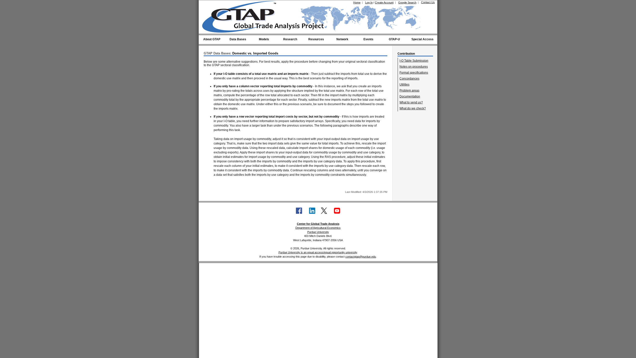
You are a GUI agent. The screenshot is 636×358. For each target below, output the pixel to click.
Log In (369, 2)
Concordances (409, 78)
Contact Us (428, 2)
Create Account (384, 2)
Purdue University (318, 231)
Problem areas (409, 90)
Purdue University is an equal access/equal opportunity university (317, 252)
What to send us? (411, 102)
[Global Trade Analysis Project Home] (242, 16)
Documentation (409, 96)
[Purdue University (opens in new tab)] (210, 4)
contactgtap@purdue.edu (360, 256)
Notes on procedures (413, 66)
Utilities (404, 84)
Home (356, 2)
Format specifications (413, 72)
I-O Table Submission (413, 60)
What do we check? (412, 108)
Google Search (407, 2)
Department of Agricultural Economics (318, 227)
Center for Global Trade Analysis (318, 223)
